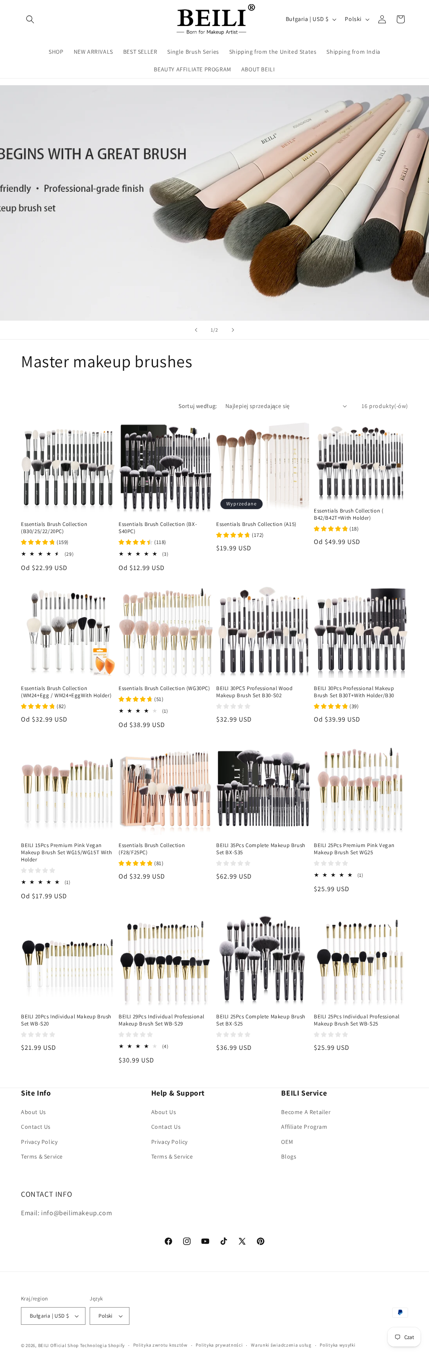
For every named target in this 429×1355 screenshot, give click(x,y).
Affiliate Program (304, 1126)
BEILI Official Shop (58, 1345)
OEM (287, 1142)
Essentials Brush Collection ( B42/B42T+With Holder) (348, 514)
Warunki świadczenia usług (281, 1345)
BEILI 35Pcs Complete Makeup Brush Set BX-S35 (260, 849)
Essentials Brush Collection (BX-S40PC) (158, 528)
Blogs (288, 1156)
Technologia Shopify (102, 1345)
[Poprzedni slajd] (196, 330)
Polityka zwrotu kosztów (160, 1345)
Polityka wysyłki (337, 1345)
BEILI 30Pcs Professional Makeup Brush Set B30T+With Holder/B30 (354, 692)
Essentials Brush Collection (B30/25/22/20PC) (54, 528)
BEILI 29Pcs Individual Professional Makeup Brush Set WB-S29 (161, 1020)
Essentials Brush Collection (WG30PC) (164, 688)
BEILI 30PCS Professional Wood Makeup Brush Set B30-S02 (254, 692)
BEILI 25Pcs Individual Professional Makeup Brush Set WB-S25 (357, 1020)
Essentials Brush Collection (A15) (256, 524)
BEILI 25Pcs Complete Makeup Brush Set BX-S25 (260, 1020)
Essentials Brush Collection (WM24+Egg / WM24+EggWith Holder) (66, 692)
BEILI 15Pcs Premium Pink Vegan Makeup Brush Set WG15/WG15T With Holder (66, 852)
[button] (30, 19)
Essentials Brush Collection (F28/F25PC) (152, 849)
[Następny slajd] (233, 330)
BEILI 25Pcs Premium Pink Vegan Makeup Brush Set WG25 (354, 849)
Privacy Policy (39, 1142)
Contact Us (36, 1126)
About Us (33, 1112)
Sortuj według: (197, 406)
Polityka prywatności (219, 1345)
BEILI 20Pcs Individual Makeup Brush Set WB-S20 (66, 1020)
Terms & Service (42, 1156)
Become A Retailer (306, 1112)
